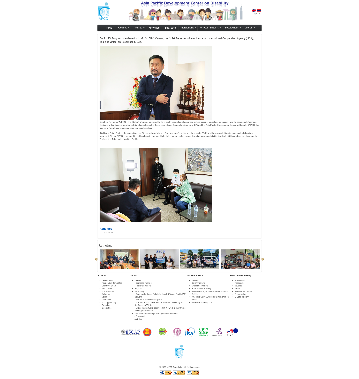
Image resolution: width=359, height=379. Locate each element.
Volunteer (106, 296)
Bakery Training (198, 282)
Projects (170, 28)
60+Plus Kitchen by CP (202, 302)
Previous (96, 259)
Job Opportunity (109, 302)
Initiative (195, 280)
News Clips (240, 280)
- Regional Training (142, 285)
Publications (232, 28)
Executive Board (109, 285)
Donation (106, 305)
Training (138, 28)
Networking (187, 28)
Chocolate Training (200, 285)
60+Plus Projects (209, 28)
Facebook (239, 282)
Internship (106, 299)
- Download (139, 316)
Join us (248, 28)
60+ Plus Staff (108, 291)
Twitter (238, 288)
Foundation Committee (112, 282)
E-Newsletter (240, 293)
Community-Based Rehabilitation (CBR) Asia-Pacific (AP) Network (160, 295)
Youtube (238, 285)
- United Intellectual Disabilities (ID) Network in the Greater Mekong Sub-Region (160, 309)
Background (107, 280)
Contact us (106, 307)
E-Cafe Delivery (242, 296)
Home (109, 28)
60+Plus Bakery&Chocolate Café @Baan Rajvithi (210, 292)
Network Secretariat (243, 291)
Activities (154, 28)
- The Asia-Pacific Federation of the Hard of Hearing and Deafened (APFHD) (159, 304)
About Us (122, 28)
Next (262, 259)
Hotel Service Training (201, 288)
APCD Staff (107, 288)
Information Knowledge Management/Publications (156, 313)
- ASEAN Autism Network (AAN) (148, 299)
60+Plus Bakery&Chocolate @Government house (210, 298)
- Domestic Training (143, 282)
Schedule (106, 293)
